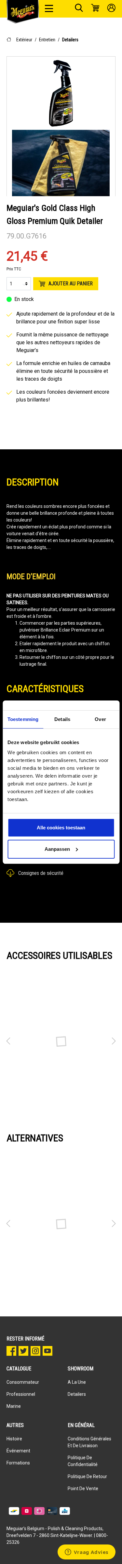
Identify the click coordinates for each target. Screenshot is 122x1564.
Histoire (14, 1438)
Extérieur (24, 39)
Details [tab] (62, 719)
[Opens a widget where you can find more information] (86, 1552)
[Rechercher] (79, 9)
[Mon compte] (111, 9)
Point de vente (83, 1488)
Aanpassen (57, 849)
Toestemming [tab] (22, 719)
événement (18, 1450)
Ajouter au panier (70, 283)
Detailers (70, 39)
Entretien (47, 39)
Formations (18, 1462)
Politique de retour (87, 1476)
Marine (14, 1406)
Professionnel (21, 1394)
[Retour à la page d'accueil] (23, 11)
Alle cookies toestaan (61, 827)
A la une (77, 1382)
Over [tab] (100, 719)
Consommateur (23, 1382)
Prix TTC (14, 269)
